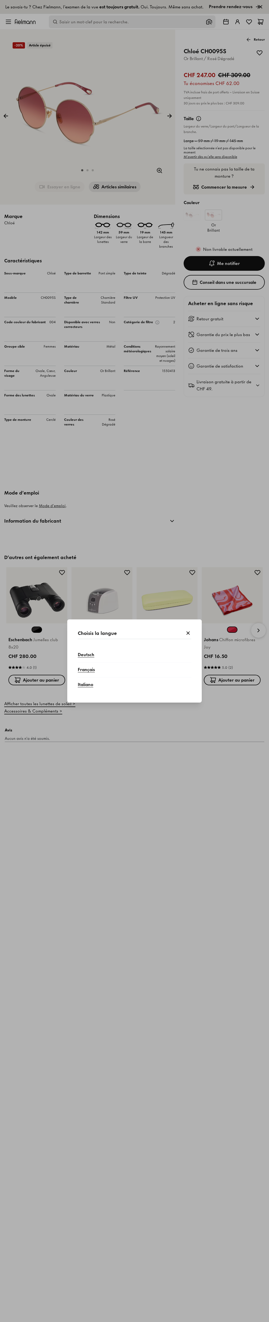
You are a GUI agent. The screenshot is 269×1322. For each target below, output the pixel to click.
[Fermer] (188, 633)
